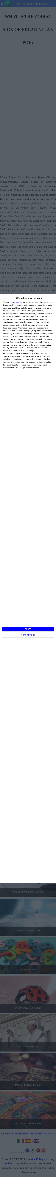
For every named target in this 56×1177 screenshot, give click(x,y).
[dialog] (28, 588)
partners (17, 302)
